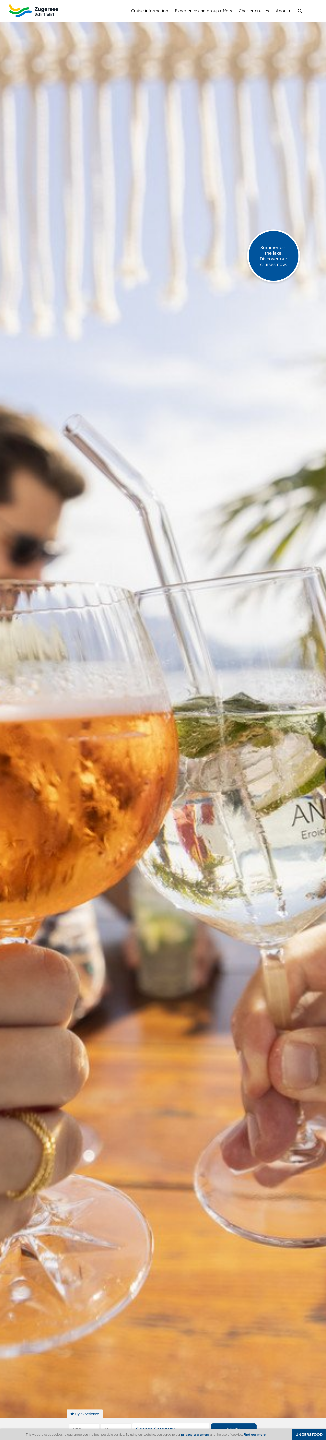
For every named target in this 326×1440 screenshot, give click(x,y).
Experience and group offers (203, 10)
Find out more (255, 1434)
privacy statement (195, 1434)
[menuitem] (151, 11)
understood (309, 1434)
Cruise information (149, 10)
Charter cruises (254, 10)
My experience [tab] (86, 1414)
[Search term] (300, 11)
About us (285, 10)
